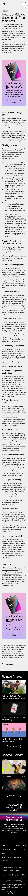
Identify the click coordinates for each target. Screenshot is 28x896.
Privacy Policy (17, 857)
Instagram (21, 850)
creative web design (13, 574)
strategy (19, 572)
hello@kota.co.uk (14, 819)
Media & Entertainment (8, 870)
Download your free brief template (14, 101)
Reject (13, 893)
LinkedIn (4, 850)
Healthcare (18, 867)
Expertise (5, 10)
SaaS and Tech (13, 864)
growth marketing (18, 576)
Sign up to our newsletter (14, 880)
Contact (4, 857)
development (6, 576)
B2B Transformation (8, 867)
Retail (17, 870)
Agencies (5, 864)
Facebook (12, 850)
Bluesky (4, 853)
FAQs (9, 857)
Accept (5, 893)
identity (4, 574)
